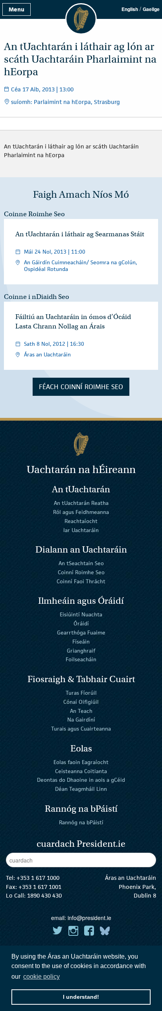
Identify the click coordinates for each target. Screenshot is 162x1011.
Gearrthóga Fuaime (81, 632)
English (130, 9)
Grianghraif (81, 650)
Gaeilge (151, 9)
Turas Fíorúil (81, 692)
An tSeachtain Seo (81, 563)
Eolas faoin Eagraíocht (81, 762)
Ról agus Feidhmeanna (81, 512)
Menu (16, 9)
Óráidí (81, 623)
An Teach (81, 710)
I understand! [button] (81, 997)
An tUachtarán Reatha (81, 502)
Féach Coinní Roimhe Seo (81, 386)
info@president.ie (89, 918)
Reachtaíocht (81, 521)
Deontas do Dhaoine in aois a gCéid (81, 779)
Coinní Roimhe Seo (81, 572)
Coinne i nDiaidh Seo (36, 297)
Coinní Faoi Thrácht (81, 581)
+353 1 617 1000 (38, 877)
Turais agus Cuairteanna (81, 728)
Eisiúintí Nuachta (81, 614)
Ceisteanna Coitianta (81, 770)
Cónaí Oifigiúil (81, 701)
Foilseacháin (81, 659)
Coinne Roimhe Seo (34, 214)
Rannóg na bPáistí (81, 822)
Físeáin (81, 641)
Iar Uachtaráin (81, 529)
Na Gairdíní (81, 719)
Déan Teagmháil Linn (81, 788)
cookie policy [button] (41, 976)
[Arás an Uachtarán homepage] (81, 444)
